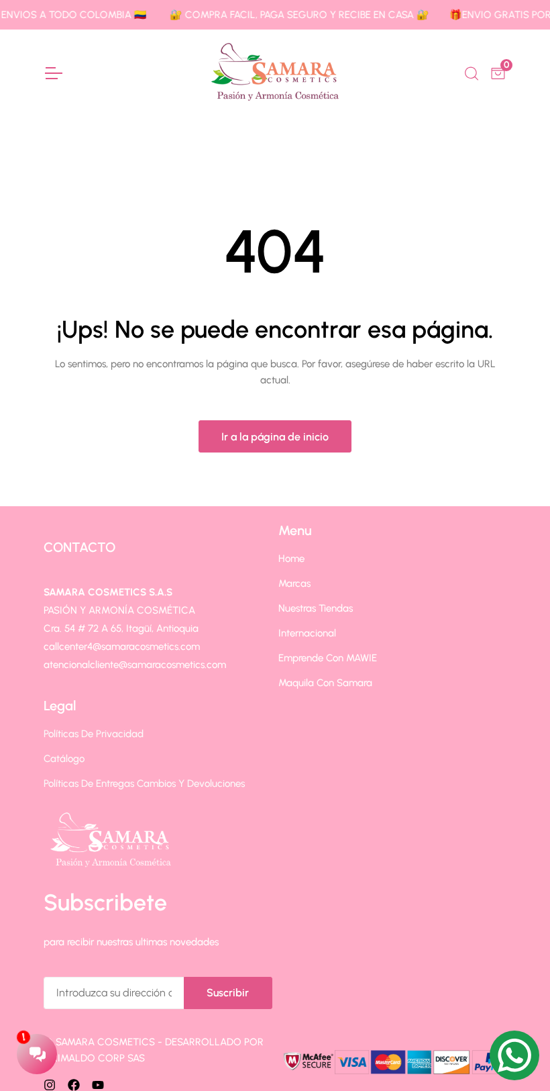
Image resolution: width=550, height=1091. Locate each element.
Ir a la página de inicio (275, 436)
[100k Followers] (50, 1084)
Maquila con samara (325, 683)
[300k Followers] (74, 1084)
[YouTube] (98, 1084)
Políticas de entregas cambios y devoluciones (144, 783)
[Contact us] (514, 1055)
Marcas (294, 583)
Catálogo (64, 759)
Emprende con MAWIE (327, 658)
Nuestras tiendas (315, 608)
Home (291, 559)
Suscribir (228, 992)
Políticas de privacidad (94, 734)
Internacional (307, 633)
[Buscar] (470, 71)
